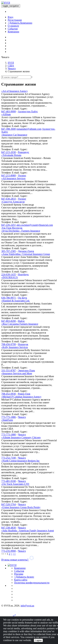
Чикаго (12, 68)
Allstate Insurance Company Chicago (21, 437)
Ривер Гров (24, 393)
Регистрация (15, 20)
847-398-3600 (8, 129)
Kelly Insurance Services (14, 347)
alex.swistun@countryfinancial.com (34, 225)
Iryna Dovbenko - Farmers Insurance (20, 230)
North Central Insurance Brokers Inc (20, 460)
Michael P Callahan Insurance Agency (21, 396)
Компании (13, 31)
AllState (6, 114)
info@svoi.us (27, 605)
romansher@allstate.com (28, 129)
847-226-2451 (8, 225)
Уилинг (22, 175)
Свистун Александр (13, 201)
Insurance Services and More (16, 373)
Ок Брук (22, 297)
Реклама (18, 574)
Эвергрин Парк (26, 370)
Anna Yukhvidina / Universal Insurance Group (25, 254)
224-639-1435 (8, 274)
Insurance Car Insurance (14, 134)
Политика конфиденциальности (31, 582)
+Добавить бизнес (24, 576)
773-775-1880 (8, 434)
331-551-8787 (8, 370)
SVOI (11, 62)
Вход (10, 17)
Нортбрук (23, 274)
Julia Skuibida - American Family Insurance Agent (27, 530)
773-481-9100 (8, 481)
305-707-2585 (8, 251)
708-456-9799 (8, 344)
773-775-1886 (8, 417)
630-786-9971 (8, 297)
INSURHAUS (9, 277)
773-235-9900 (8, 551)
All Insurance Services (13, 178)
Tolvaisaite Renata (11, 155)
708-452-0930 (8, 393)
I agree (38, 640)
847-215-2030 (8, 152)
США (11, 65)
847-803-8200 (8, 321)
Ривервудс (23, 152)
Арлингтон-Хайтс (28, 111)
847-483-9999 (8, 111)
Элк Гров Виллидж (11, 228)
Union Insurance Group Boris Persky (20, 507)
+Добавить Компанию (20, 23)
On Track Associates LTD (15, 484)
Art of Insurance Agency (14, 91)
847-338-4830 (8, 527)
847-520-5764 (8, 504)
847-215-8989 (8, 175)
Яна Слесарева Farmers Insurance (19, 324)
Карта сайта (20, 579)
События (13, 28)
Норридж (23, 344)
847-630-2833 (8, 198)
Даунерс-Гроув (26, 251)
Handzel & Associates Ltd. (15, 300)
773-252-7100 (8, 457)
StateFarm (7, 420)
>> (14, 553)
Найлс (21, 321)
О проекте (13, 25)
